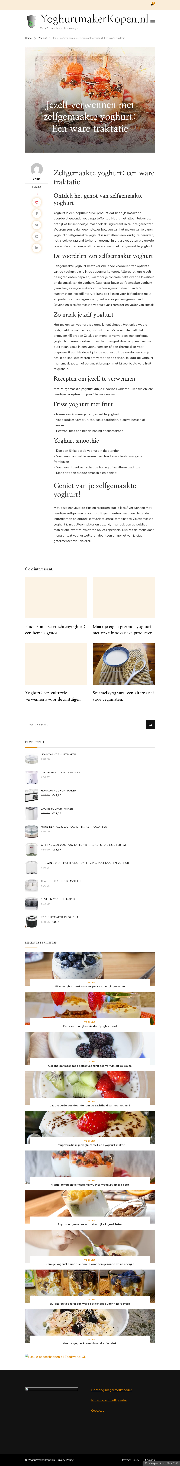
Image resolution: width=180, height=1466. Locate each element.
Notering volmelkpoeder (109, 1400)
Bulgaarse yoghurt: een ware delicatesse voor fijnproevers (90, 1304)
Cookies (150, 1460)
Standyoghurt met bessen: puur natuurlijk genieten (90, 986)
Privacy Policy (64, 1460)
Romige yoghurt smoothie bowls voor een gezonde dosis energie (90, 1264)
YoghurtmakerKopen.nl (94, 19)
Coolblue (97, 1410)
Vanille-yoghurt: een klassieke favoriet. (90, 1343)
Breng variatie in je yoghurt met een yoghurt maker (90, 1145)
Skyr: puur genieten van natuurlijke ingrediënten (90, 1224)
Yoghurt (90, 93)
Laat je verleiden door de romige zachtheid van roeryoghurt (90, 1105)
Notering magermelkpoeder (111, 1390)
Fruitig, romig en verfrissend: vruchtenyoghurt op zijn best (90, 1185)
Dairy (37, 179)
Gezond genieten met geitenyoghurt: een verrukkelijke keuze (90, 1066)
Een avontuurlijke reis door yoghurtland (90, 1026)
